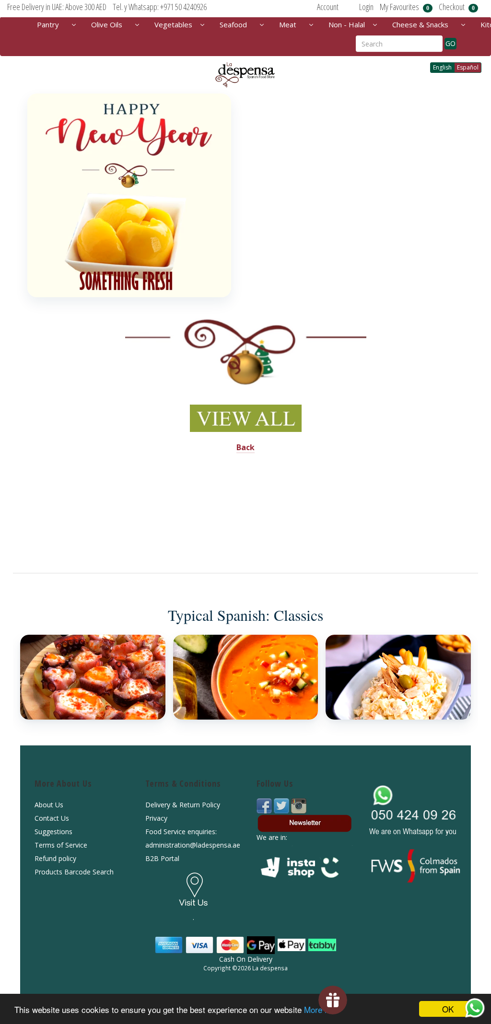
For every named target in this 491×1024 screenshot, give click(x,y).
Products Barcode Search (74, 871)
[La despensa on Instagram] (298, 804)
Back (245, 447)
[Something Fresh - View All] (129, 195)
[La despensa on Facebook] (265, 804)
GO (450, 43)
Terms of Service (61, 844)
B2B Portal (162, 858)
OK (448, 1009)
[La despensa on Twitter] (282, 804)
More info (321, 1009)
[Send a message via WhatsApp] (475, 1008)
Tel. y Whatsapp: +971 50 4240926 (160, 6)
